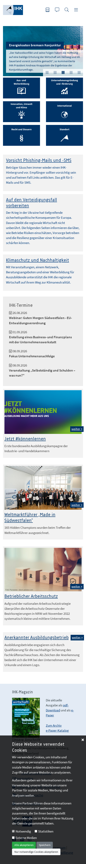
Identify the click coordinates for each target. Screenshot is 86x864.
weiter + (76, 429)
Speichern (45, 845)
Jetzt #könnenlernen (25, 439)
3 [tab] (63, 73)
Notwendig (23, 831)
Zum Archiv (54, 725)
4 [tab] (71, 73)
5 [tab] (79, 73)
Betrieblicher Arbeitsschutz (31, 596)
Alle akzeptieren (24, 845)
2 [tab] (55, 73)
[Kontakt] (57, 10)
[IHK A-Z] (48, 10)
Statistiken (45, 831)
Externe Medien (26, 838)
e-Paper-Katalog (57, 730)
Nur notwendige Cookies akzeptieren (36, 852)
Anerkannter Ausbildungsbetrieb (36, 637)
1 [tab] (47, 73)
